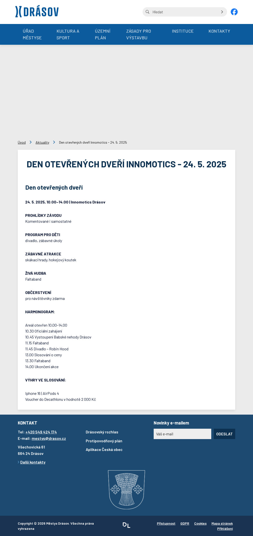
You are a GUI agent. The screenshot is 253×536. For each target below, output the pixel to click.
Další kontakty (32, 462)
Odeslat (224, 433)
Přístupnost (166, 523)
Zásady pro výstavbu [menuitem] (138, 34)
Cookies (200, 523)
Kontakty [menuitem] (219, 31)
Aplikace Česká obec (104, 449)
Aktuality (42, 142)
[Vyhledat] (222, 12)
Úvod (22, 142)
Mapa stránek (222, 523)
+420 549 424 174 (41, 431)
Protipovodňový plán (104, 440)
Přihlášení (225, 528)
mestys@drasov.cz (49, 438)
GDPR (184, 523)
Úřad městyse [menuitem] (32, 34)
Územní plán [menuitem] (102, 34)
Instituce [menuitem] (183, 31)
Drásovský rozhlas (102, 431)
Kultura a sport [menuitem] (68, 34)
